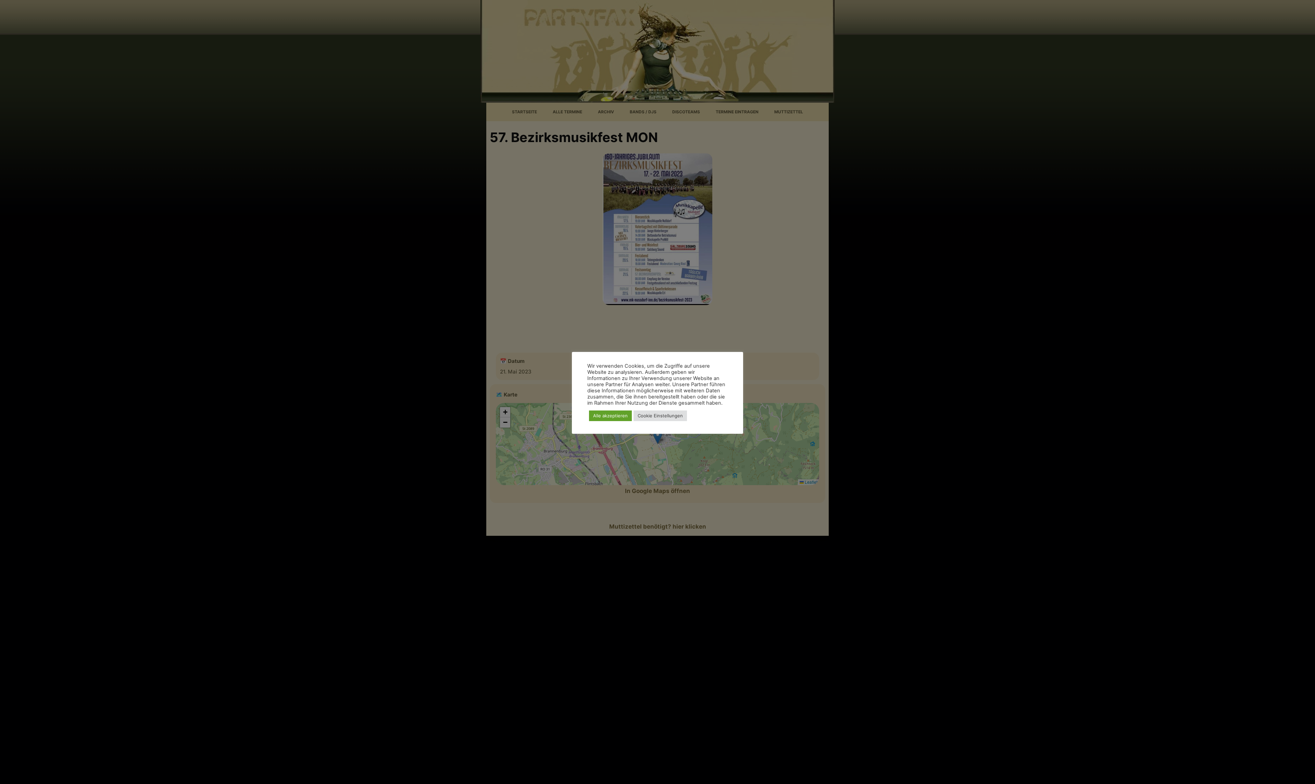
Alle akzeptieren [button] (610, 415)
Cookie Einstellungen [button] (660, 415)
